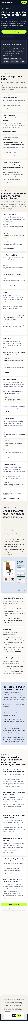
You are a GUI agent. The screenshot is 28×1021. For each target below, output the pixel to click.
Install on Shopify (14, 32)
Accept (19, 1015)
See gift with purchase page (11, 412)
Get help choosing (14, 909)
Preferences (9, 1015)
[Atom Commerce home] (7, 2)
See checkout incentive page (11, 155)
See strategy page (8, 108)
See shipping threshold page (11, 498)
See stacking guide (8, 458)
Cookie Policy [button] (7, 1008)
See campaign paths (8, 248)
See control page (7, 182)
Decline (14, 1015)
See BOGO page (7, 372)
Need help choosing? (8, 36)
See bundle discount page (10, 331)
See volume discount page (10, 285)
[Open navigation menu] (18, 2)
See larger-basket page (9, 131)
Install (24, 2)
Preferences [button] (7, 1011)
